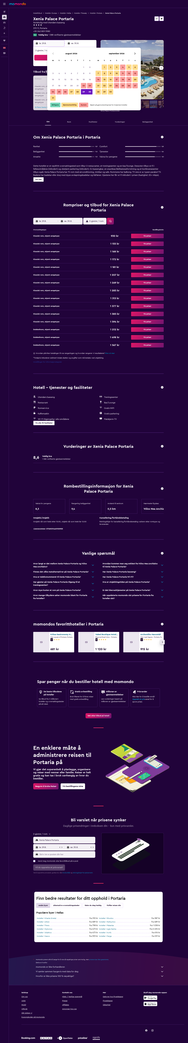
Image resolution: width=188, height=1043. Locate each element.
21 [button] (78, 86)
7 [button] (77, 73)
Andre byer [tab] (43, 905)
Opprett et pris (138, 699)
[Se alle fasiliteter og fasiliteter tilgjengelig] (162, 387)
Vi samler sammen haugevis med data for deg (57, 972)
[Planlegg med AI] (4, 33)
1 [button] (83, 67)
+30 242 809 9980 (41, 31)
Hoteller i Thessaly (80, 13)
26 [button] (65, 92)
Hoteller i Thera (43, 925)
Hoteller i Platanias (106, 925)
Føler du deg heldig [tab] (93, 905)
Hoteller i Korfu (105, 933)
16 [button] (90, 79)
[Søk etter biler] (4, 22)
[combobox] (66, 840)
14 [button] (78, 79)
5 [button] (65, 73)
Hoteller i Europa (51, 13)
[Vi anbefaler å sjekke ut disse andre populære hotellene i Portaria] (162, 624)
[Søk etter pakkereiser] (4, 27)
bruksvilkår (66, 872)
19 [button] (65, 86)
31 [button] (53, 98)
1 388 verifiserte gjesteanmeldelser (65, 35)
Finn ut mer (110, 353)
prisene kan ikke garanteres (98, 959)
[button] (4, 4)
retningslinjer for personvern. (83, 872)
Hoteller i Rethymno (107, 922)
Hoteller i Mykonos (44, 929)
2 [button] (89, 67)
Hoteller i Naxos (43, 936)
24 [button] (53, 92)
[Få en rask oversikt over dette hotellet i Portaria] (162, 137)
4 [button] (59, 73)
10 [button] (53, 79)
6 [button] (71, 73)
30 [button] (90, 92)
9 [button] (89, 73)
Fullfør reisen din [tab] (114, 905)
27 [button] (71, 92)
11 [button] (59, 79)
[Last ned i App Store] (150, 1004)
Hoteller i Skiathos (44, 933)
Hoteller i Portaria (96, 13)
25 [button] (59, 92)
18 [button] (59, 86)
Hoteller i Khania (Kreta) (46, 918)
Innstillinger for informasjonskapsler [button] (47, 362)
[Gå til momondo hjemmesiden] (17, 4)
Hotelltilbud (37, 13)
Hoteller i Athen (43, 922)
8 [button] (83, 73)
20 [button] (71, 86)
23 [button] (90, 86)
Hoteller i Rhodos (106, 918)
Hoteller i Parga (105, 936)
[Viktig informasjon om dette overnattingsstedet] (162, 489)
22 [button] (83, 86)
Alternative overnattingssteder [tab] (66, 905)
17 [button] (53, 86)
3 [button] (53, 73)
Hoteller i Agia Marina (107, 929)
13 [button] (71, 79)
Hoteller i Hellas (65, 13)
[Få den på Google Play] (150, 997)
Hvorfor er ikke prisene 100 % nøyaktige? (55, 976)
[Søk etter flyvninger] (4, 11)
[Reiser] (4, 40)
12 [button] (65, 79)
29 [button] (83, 92)
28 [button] (77, 92)
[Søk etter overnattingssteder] (4, 17)
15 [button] (84, 79)
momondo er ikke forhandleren (50, 967)
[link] (98, 715)
